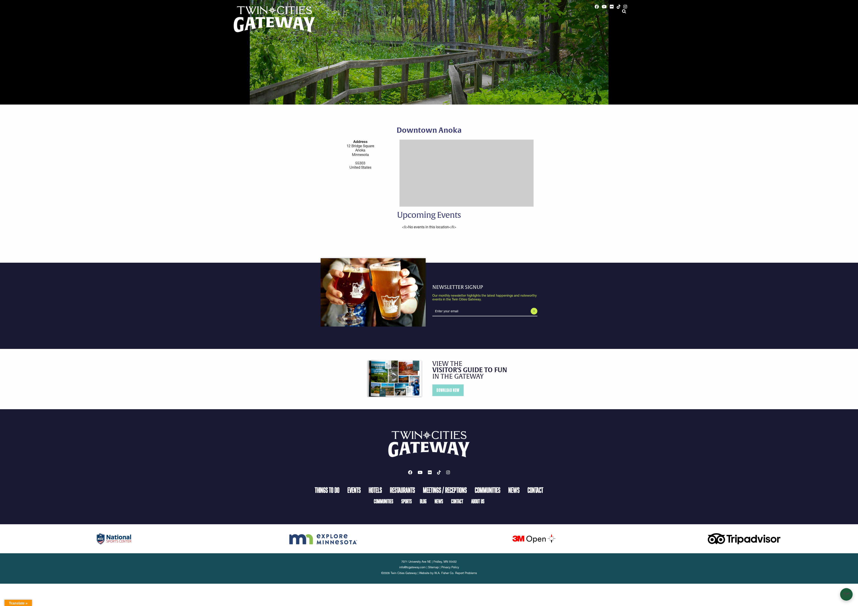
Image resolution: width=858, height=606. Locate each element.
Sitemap (433, 567)
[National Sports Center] (114, 538)
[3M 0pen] (534, 538)
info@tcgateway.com (412, 567)
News (513, 490)
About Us (477, 501)
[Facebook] (596, 6)
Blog (423, 501)
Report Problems (466, 573)
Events (354, 490)
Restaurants (402, 490)
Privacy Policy (450, 567)
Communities (487, 490)
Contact (535, 490)
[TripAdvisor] (744, 538)
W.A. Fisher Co (443, 573)
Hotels (375, 490)
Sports (406, 501)
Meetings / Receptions (445, 490)
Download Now (448, 390)
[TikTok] (619, 6)
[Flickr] (612, 6)
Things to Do (327, 490)
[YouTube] (604, 6)
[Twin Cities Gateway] (274, 19)
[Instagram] (625, 6)
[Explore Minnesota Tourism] (324, 538)
